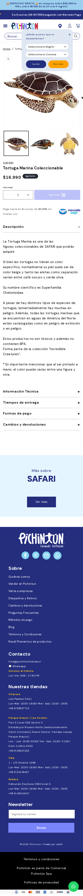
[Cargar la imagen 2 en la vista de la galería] (42, 143)
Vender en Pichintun (22, 584)
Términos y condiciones (41, 859)
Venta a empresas (21, 591)
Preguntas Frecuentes (24, 613)
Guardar (36, 64)
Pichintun (35, 844)
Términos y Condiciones (25, 634)
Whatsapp (19, 666)
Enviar (41, 827)
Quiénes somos (19, 577)
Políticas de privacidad (41, 882)
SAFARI (8, 163)
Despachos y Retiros (23, 598)
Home (6, 49)
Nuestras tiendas (28, 687)
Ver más (42, 502)
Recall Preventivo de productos (30, 641)
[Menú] (7, 26)
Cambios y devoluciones (25, 605)
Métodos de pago (20, 620)
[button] (78, 27)
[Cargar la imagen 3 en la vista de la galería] (68, 143)
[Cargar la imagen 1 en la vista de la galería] (16, 143)
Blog (11, 627)
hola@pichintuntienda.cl (25, 661)
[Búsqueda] (76, 37)
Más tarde (58, 64)
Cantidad (8, 187)
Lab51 (59, 844)
